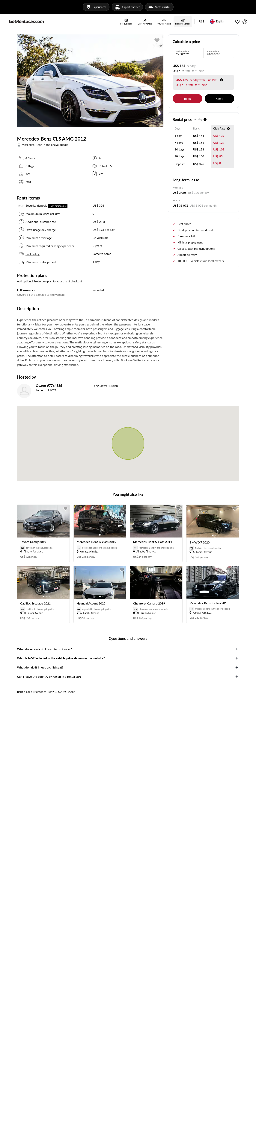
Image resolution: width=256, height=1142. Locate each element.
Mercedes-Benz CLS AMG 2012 (54, 691)
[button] (201, 21)
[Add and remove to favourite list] (65, 509)
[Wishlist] (237, 22)
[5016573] (157, 40)
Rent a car (23, 691)
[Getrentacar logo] (26, 21)
